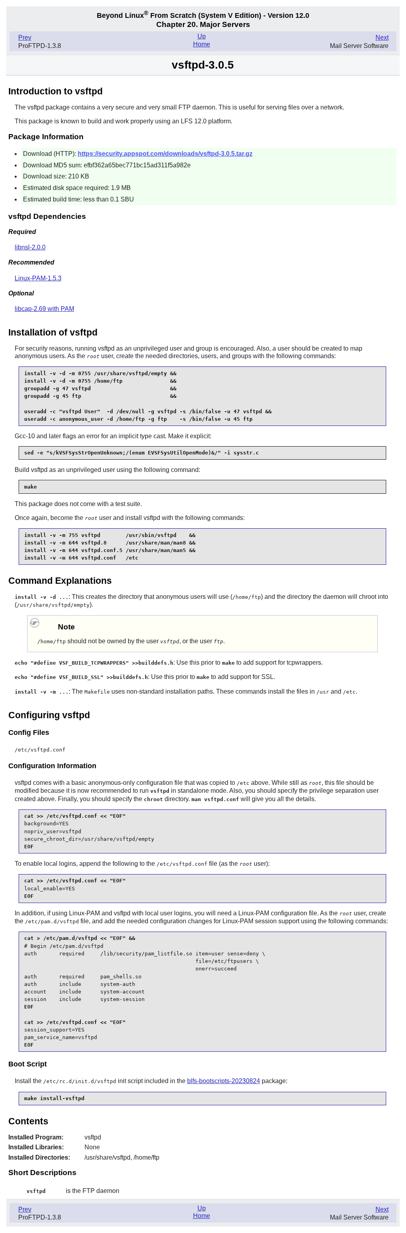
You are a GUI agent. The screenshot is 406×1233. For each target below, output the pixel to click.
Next (382, 37)
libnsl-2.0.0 (30, 247)
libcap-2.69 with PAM (44, 308)
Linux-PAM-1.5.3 (38, 278)
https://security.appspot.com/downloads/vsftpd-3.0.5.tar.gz (165, 153)
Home (201, 44)
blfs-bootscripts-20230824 (223, 1081)
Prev (24, 37)
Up (201, 36)
